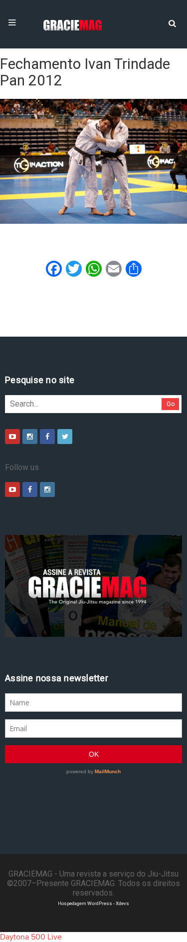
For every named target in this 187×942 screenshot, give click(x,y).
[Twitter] (64, 436)
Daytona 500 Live (31, 937)
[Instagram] (29, 436)
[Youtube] (12, 436)
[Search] (172, 22)
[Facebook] (47, 436)
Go (171, 404)
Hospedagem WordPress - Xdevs (93, 903)
